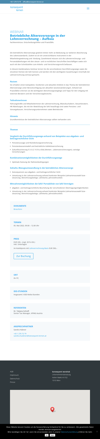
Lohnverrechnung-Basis (39, 248)
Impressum (14, 375)
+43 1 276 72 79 (20, 333)
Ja (47, 435)
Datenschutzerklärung (69, 432)
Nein (52, 435)
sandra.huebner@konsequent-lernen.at (30, 336)
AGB (11, 371)
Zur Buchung (23, 256)
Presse (12, 382)
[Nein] (97, 431)
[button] (53, 409)
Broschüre (18, 209)
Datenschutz (15, 378)
